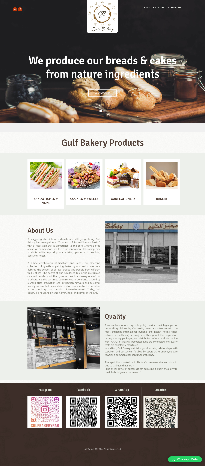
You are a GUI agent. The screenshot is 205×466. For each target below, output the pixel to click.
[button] (185, 459)
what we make (102, 93)
